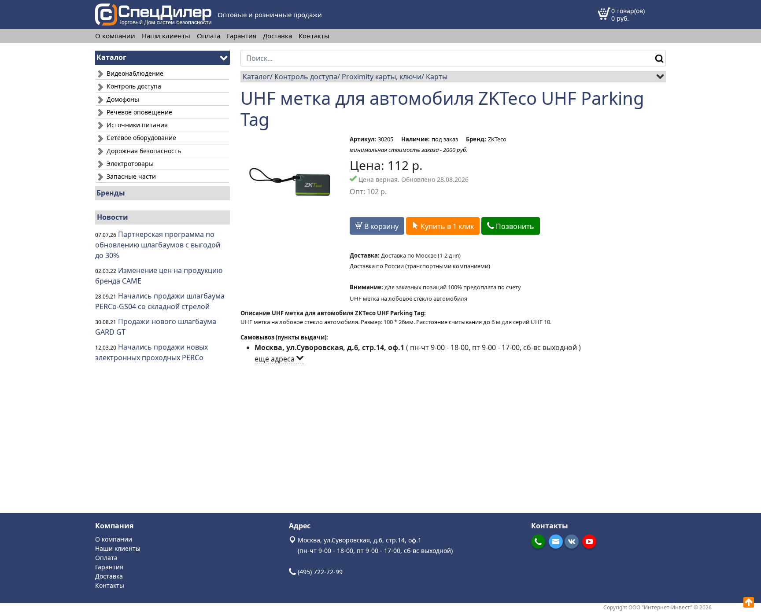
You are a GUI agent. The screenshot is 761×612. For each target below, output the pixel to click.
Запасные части (130, 176)
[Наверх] (748, 602)
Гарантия (241, 36)
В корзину (380, 226)
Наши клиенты (166, 36)
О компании (115, 36)
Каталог (256, 76)
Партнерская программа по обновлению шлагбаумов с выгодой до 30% (157, 244)
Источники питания (136, 125)
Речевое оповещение (138, 112)
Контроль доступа (133, 86)
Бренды (110, 193)
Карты (436, 76)
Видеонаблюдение (134, 73)
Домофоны (122, 99)
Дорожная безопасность (143, 151)
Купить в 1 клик (446, 226)
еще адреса (275, 359)
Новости (112, 217)
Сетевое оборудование (140, 137)
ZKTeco (497, 139)
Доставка (277, 36)
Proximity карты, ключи (381, 76)
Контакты (314, 36)
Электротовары (129, 163)
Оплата (208, 36)
